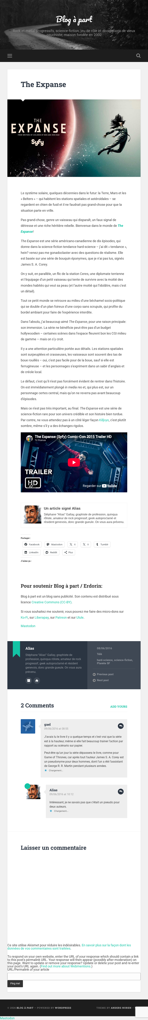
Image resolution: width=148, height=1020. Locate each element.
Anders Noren (121, 1007)
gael (47, 724)
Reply (121, 726)
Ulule (80, 617)
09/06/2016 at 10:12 (61, 794)
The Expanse (43, 84)
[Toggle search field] (138, 56)
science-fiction (123, 660)
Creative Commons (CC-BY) (51, 602)
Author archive (28, 680)
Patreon (61, 617)
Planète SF (103, 663)
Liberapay (42, 617)
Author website (37, 680)
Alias (53, 790)
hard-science (105, 660)
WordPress (63, 1007)
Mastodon (28, 626)
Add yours (118, 706)
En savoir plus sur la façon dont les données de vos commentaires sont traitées (69, 946)
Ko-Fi (24, 617)
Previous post (105, 674)
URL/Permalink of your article (28, 969)
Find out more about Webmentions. (66, 966)
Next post (103, 680)
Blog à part (74, 19)
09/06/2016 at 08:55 (56, 728)
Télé (99, 654)
